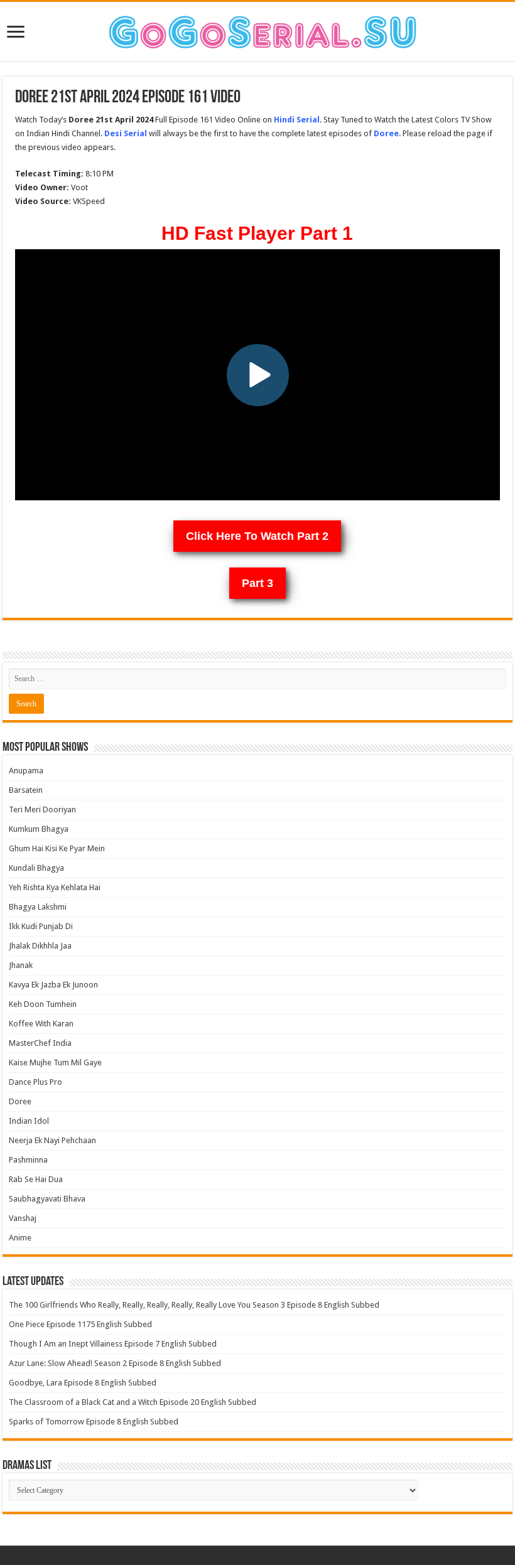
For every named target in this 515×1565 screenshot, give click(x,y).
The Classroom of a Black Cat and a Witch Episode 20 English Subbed (132, 1402)
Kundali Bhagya (36, 868)
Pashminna (28, 1159)
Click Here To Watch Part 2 (257, 536)
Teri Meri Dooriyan (42, 809)
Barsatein (26, 790)
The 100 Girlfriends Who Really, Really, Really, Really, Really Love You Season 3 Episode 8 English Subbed (194, 1305)
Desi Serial (125, 133)
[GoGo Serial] (257, 29)
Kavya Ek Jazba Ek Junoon (53, 984)
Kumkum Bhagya (38, 829)
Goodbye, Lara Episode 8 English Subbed (82, 1382)
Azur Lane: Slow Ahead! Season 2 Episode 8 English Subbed (115, 1363)
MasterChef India (40, 1043)
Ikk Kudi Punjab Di (41, 926)
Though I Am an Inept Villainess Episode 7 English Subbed (113, 1343)
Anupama (26, 770)
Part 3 (257, 583)
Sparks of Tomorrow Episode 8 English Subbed (93, 1421)
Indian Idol (29, 1121)
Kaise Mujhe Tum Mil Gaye (55, 1062)
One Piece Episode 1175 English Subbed (80, 1324)
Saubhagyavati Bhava (47, 1198)
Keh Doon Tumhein (43, 1004)
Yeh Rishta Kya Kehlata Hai (54, 887)
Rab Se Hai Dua (36, 1179)
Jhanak (21, 965)
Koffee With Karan (41, 1023)
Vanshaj (22, 1218)
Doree (20, 1101)
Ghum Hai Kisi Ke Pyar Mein (57, 848)
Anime (20, 1237)
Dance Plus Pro (35, 1082)
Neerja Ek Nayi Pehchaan (52, 1140)
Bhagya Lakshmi (38, 907)
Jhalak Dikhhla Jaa (40, 945)
